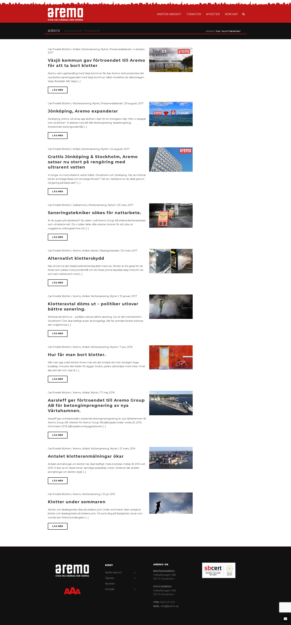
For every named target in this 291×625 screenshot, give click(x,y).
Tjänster (193, 14)
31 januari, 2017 (128, 296)
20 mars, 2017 (129, 250)
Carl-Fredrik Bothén (59, 49)
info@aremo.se (170, 606)
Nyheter (213, 14)
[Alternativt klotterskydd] (171, 260)
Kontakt (231, 14)
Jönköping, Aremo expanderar (83, 111)
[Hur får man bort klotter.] (171, 357)
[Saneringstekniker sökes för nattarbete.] (171, 215)
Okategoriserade (109, 250)
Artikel (76, 49)
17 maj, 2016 (107, 392)
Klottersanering (91, 49)
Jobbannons (80, 205)
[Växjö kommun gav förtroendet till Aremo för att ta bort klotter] (171, 59)
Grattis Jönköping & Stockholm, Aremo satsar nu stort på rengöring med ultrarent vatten (93, 162)
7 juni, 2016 (126, 346)
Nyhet (104, 49)
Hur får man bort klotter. (77, 354)
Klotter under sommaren (77, 501)
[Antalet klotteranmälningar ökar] (171, 457)
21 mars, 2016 (127, 448)
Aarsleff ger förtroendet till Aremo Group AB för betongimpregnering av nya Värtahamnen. (96, 405)
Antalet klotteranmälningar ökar (86, 456)
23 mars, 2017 (125, 205)
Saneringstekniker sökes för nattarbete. (94, 212)
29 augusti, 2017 (134, 103)
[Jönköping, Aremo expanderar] (171, 113)
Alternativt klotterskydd (76, 258)
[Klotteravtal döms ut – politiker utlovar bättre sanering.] (171, 306)
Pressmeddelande (120, 49)
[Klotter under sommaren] (171, 502)
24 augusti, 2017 (120, 149)
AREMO (210, 31)
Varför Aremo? (169, 14)
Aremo (77, 250)
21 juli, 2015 (109, 494)
